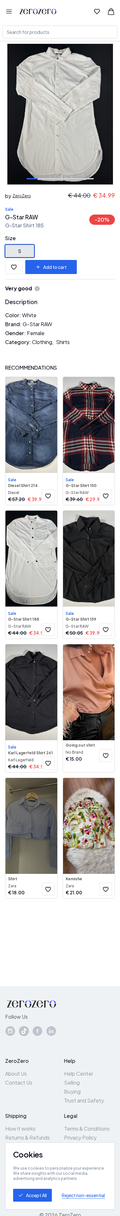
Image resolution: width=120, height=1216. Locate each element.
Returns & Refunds (27, 1137)
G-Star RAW (21, 217)
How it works (20, 1128)
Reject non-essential (83, 1195)
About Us (16, 1073)
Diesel (13, 492)
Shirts (63, 342)
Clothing (42, 342)
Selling (72, 1082)
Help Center (78, 1073)
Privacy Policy (80, 1137)
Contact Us (18, 1082)
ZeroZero (21, 195)
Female (35, 333)
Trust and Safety (84, 1100)
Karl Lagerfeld (21, 759)
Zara (12, 885)
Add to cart (55, 267)
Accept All (36, 1195)
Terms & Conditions (87, 1128)
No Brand (74, 752)
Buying (72, 1091)
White (29, 315)
